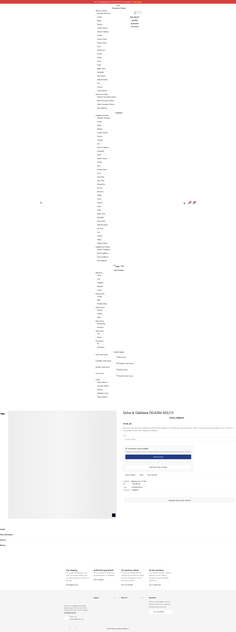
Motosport (100, 327)
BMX (98, 300)
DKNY (99, 155)
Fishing (99, 337)
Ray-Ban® (100, 72)
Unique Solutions (102, 382)
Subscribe (169, 611)
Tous (98, 83)
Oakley (99, 57)
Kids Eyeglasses (102, 108)
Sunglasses (135, 490)
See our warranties (127, 585)
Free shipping (137, 2)
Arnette (99, 17)
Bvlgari (99, 21)
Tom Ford (100, 228)
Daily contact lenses (102, 355)
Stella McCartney (102, 80)
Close (118, 6)
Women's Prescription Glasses (106, 97)
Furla (98, 166)
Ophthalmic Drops (102, 393)
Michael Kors (101, 50)
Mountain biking (102, 304)
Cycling (99, 296)
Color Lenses (100, 373)
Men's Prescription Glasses (105, 101)
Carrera (99, 136)
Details (2, 529)
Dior (98, 144)
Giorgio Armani (102, 43)
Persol (99, 61)
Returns (3, 545)
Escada (99, 162)
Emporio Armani (102, 39)
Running (99, 310)
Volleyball (100, 283)
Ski (98, 343)
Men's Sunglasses (102, 253)
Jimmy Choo (100, 181)
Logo (122, 266)
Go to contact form (155, 585)
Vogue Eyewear (102, 91)
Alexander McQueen (103, 13)
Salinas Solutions (102, 397)
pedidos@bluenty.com (76, 619)
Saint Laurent (101, 76)
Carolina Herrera (102, 28)
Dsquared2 (100, 151)
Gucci (99, 46)
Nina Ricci (100, 192)
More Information (6, 534)
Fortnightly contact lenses (103, 361)
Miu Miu (99, 54)
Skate (99, 317)
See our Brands (98, 580)
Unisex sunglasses (102, 257)
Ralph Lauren (101, 69)
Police (99, 206)
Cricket (99, 290)
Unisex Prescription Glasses (105, 104)
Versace (99, 87)
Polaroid (99, 35)
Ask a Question (152, 475)
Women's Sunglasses (103, 249)
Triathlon (99, 314)
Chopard (100, 140)
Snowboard (100, 347)
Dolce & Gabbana (103, 32)
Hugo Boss (100, 177)
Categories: (126, 490)
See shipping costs (72, 585)
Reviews (3, 540)
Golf (98, 279)
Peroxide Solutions (103, 386)
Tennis (99, 275)
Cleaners (100, 390)
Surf (98, 334)
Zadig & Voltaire (102, 243)
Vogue (99, 239)
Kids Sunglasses (102, 260)
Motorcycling (101, 324)
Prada (99, 65)
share (141, 475)
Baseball (99, 286)
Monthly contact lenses (103, 367)
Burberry (100, 24)
